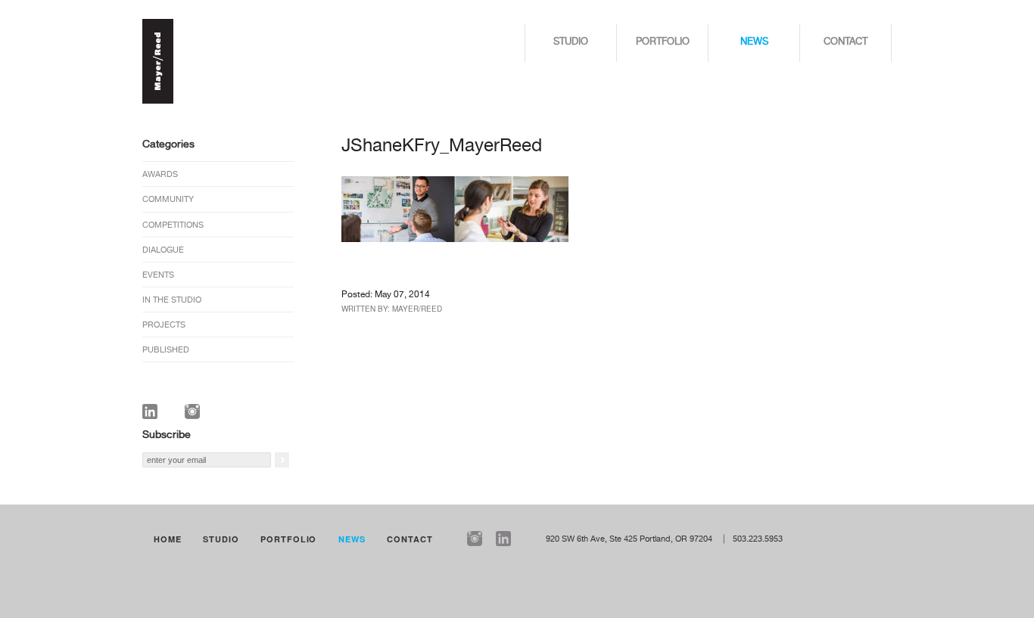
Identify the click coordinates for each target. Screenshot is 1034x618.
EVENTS (158, 275)
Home (168, 539)
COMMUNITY (168, 199)
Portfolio (663, 42)
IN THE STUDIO (171, 300)
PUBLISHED (165, 350)
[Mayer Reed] (157, 101)
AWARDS (160, 174)
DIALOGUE (163, 250)
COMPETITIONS (173, 225)
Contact (845, 42)
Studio (570, 42)
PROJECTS (163, 325)
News (754, 42)
